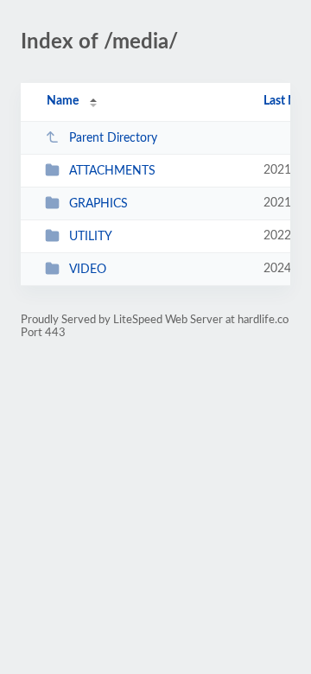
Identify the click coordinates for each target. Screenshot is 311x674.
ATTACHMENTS (112, 171)
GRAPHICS (98, 204)
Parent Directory (113, 138)
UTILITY (90, 237)
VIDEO (87, 270)
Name (63, 101)
